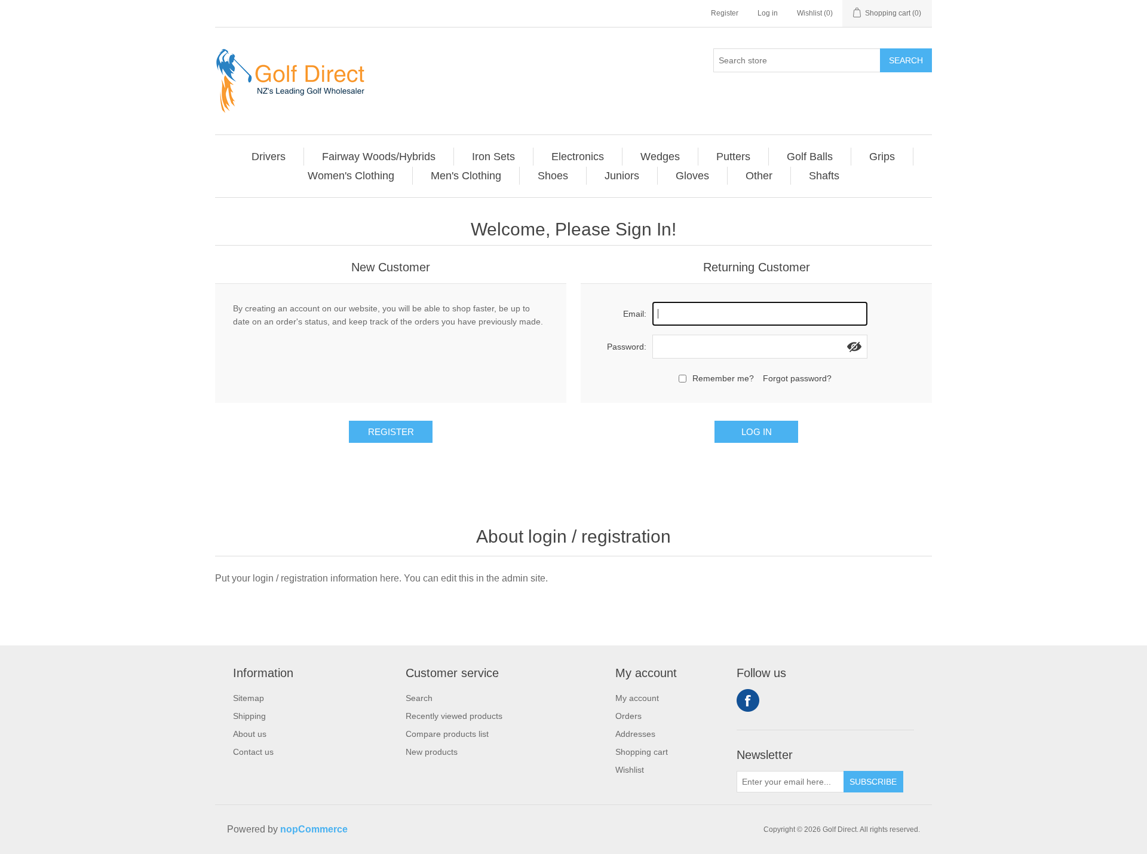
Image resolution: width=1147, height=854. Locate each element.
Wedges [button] (660, 157)
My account (637, 698)
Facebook (748, 700)
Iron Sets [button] (493, 157)
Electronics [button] (577, 157)
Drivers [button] (269, 157)
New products (432, 752)
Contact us (253, 752)
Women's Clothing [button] (351, 176)
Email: (634, 314)
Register (724, 13)
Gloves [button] (692, 176)
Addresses (635, 734)
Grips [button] (882, 157)
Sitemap (248, 698)
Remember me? (723, 378)
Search (906, 60)
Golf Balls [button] (810, 157)
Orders (628, 716)
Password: (626, 346)
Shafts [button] (824, 176)
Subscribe (873, 781)
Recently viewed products (454, 716)
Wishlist (629, 770)
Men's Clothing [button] (466, 176)
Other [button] (759, 176)
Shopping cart (641, 752)
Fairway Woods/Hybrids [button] (379, 157)
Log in (767, 13)
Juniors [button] (622, 176)
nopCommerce (314, 829)
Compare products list (447, 734)
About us (249, 734)
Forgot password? (797, 378)
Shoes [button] (553, 176)
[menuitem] (269, 157)
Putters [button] (733, 157)
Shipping (249, 716)
